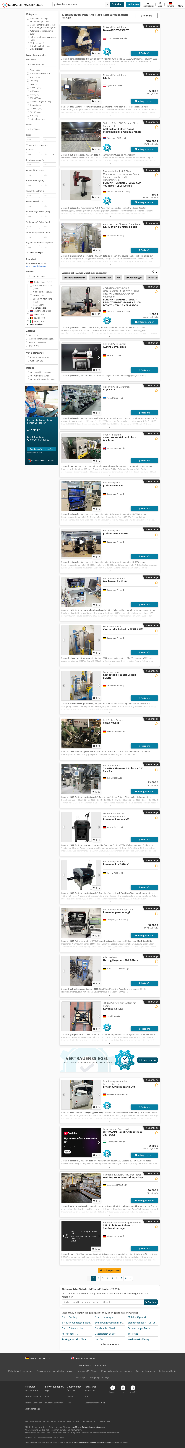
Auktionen (36, 360)
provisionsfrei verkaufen (41, 449)
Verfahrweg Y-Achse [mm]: (38, 222)
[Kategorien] (48, 4)
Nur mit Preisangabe (38, 145)
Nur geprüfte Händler (42, 379)
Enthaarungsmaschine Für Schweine (113, 1322)
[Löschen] (107, 4)
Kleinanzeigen (39, 357)
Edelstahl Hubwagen (145, 1371)
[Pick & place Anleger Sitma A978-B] (81, 733)
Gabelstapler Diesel (105, 1328)
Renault (35, 105)
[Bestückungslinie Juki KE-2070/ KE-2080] (81, 544)
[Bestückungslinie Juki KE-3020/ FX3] (81, 496)
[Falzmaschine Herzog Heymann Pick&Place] (81, 971)
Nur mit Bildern (40, 372)
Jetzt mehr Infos (147, 1060)
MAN (35, 77)
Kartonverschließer (168, 1371)
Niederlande (42, 311)
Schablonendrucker (100, 277)
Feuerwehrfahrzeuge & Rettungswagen (54, 1371)
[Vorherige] (64, 41)
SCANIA (35, 87)
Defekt (34, 345)
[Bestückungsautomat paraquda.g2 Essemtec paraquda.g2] (81, 923)
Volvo (34, 94)
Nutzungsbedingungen (109, 1442)
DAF (34, 80)
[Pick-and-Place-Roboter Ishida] (81, 89)
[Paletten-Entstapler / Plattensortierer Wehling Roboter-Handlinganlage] (81, 1188)
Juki (119, 277)
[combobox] (41, 276)
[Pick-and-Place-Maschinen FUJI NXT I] (81, 400)
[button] (180, 4)
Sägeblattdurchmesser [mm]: (39, 242)
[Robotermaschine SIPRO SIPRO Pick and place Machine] (81, 448)
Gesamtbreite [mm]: (35, 180)
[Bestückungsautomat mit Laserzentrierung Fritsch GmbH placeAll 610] (81, 1094)
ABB (34, 115)
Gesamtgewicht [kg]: (35, 201)
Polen (38, 314)
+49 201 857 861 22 (40, 1358)
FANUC (35, 112)
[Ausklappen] (110, 67)
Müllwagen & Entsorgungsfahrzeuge (92, 1377)
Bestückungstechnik (74, 277)
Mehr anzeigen (111, 1344)
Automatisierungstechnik (41, 32)
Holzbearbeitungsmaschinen (43, 38)
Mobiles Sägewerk (137, 1317)
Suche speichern (111, 1270)
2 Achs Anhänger (70, 1317)
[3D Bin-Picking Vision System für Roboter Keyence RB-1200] (81, 1016)
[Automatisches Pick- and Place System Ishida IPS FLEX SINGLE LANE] (81, 238)
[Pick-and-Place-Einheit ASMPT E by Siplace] (81, 357)
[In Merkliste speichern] (156, 31)
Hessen (38, 305)
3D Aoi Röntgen (134, 277)
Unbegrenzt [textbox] (37, 276)
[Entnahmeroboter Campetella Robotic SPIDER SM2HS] (81, 685)
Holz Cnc (99, 1339)
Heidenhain (37, 119)
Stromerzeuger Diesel (139, 1328)
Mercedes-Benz (40, 73)
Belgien (39, 318)
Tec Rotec (133, 1333)
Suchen (118, 4)
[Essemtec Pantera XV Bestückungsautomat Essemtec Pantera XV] (81, 827)
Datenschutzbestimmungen (85, 1442)
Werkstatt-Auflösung (138, 1339)
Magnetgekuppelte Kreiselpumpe (116, 1371)
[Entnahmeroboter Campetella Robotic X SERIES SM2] (81, 640)
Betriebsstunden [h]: (35, 160)
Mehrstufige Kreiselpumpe (20, 1371)
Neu (34, 335)
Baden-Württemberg (42, 300)
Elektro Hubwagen (104, 1317)
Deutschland (36, 266)
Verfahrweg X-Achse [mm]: (38, 211)
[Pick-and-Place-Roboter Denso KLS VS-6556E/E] (81, 41)
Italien (38, 321)
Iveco (34, 84)
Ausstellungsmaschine (41, 338)
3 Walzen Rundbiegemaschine (77, 1322)
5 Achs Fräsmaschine (72, 1328)
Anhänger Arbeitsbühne (74, 1339)
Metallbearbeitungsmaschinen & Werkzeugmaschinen (44, 26)
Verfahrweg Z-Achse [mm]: (38, 232)
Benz (35, 70)
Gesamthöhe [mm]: (35, 191)
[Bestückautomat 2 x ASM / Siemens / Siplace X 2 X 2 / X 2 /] (81, 779)
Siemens (36, 108)
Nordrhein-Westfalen (42, 287)
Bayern (39, 295)
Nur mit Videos (39, 375)
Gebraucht (37, 342)
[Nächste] (99, 41)
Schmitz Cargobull (40, 101)
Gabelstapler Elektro (105, 1333)
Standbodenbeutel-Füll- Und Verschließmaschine (153, 1322)
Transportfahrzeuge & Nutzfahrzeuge (40, 20)
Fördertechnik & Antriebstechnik (40, 44)
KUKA (34, 91)
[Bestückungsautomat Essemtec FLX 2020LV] (81, 875)
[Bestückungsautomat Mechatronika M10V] (81, 592)
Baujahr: (30, 149)
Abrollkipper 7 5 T (71, 1333)
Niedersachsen (43, 291)
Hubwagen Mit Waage (87, 1371)
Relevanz (147, 15)
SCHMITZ (36, 98)
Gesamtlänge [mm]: (35, 170)
